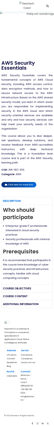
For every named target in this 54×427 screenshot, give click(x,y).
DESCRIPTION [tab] (12, 201)
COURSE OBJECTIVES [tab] (17, 288)
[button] (10, 6)
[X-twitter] (48, 423)
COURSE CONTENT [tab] (15, 296)
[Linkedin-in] (42, 423)
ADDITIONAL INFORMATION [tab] (20, 304)
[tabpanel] (27, 244)
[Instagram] (37, 423)
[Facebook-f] (32, 423)
